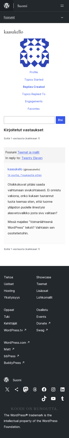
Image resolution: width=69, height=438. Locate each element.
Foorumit (9, 17)
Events (41, 317)
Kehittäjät (10, 323)
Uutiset (9, 284)
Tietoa (8, 277)
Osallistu (42, 310)
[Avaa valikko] (63, 5)
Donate (43, 323)
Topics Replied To (33, 94)
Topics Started (33, 79)
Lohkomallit (44, 297)
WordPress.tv (15, 330)
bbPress (11, 356)
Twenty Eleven (32, 158)
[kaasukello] (34, 53)
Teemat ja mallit (28, 152)
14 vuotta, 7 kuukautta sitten (25, 175)
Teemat (41, 284)
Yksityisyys (12, 297)
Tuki (7, 317)
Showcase (43, 277)
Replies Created (34, 86)
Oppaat (9, 310)
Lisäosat (42, 291)
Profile (34, 72)
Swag (42, 330)
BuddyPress (14, 363)
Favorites (34, 108)
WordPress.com (17, 342)
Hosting (9, 291)
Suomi (17, 380)
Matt (9, 349)
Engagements (34, 101)
